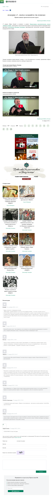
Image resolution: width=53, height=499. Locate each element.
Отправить (41, 471)
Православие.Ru (18, 437)
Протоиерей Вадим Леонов (43, 20)
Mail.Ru (16, 441)
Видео (7, 6)
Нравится (7, 10)
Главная (4, 6)
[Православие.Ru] (11, 1)
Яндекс (13, 441)
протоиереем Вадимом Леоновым (16, 27)
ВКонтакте (11, 441)
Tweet (3, 10)
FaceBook (9, 441)
